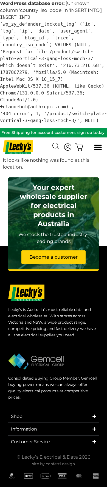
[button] (98, 147)
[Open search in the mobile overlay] (56, 147)
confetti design (60, 463)
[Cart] (79, 147)
